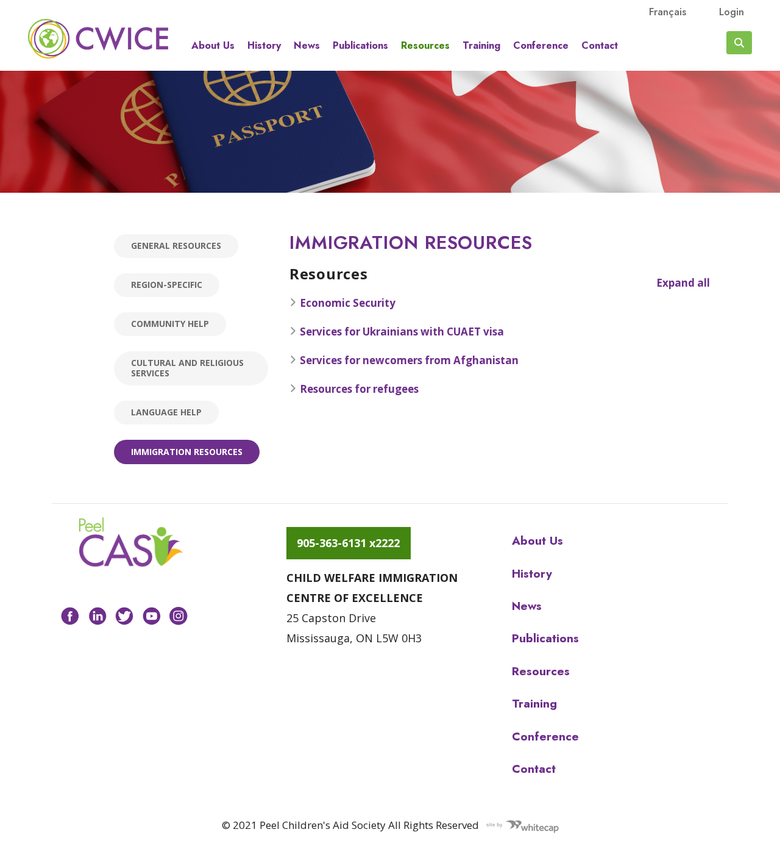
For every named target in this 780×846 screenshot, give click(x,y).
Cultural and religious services (187, 368)
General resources (176, 245)
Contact (599, 45)
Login (731, 11)
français (667, 11)
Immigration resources (187, 451)
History (264, 45)
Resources (425, 45)
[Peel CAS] (131, 542)
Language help (166, 412)
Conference (541, 45)
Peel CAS (98, 38)
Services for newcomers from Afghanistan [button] (409, 360)
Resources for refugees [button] (359, 389)
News (307, 45)
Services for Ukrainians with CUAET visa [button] (402, 331)
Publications (360, 45)
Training (481, 45)
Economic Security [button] (347, 303)
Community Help (170, 323)
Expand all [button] (683, 283)
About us (213, 45)
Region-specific (166, 284)
